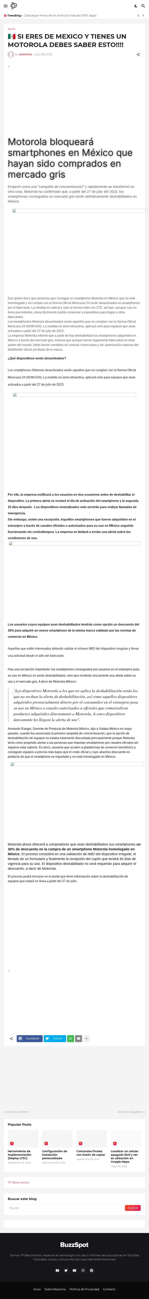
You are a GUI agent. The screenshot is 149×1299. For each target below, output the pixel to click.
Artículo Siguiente (130, 1112)
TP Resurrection (18, 1182)
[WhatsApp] (70, 1038)
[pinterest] (91, 1270)
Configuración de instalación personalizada (54, 1155)
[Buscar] (144, 6)
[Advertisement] (74, 96)
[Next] (143, 15)
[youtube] (57, 1270)
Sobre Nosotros (55, 1289)
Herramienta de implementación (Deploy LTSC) (19, 1155)
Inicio (11, 29)
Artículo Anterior (17, 1112)
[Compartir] (138, 54)
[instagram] (83, 1270)
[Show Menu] (5, 6)
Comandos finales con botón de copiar (90, 1153)
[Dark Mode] (136, 6)
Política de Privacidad (84, 1289)
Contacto (109, 1289)
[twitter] (66, 1270)
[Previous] (138, 15)
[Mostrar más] (86, 1038)
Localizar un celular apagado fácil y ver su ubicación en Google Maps (125, 1157)
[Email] (78, 1038)
